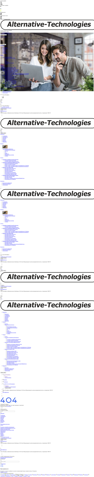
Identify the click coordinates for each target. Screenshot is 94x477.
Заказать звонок (3, 34)
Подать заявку (3, 44)
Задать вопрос (5, 92)
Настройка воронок (8, 85)
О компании (5, 47)
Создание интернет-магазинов (10, 68)
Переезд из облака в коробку (10, 72)
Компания (2, 45)
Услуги (1, 65)
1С (5, 59)
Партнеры (4, 49)
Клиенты (4, 50)
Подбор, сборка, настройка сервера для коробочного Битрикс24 (16, 74)
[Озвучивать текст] (1, 16)
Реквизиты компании (7, 91)
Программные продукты (5, 424)
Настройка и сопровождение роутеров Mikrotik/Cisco (14, 86)
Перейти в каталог (3, 472)
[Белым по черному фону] (0, 7)
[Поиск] (1, 100)
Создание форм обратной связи (10, 82)
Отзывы (4, 51)
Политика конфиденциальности (6, 457)
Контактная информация (7, 90)
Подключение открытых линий (10, 81)
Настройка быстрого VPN (9, 84)
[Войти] (0, 101)
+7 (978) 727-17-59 (5, 32)
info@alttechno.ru (3, 36)
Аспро (6, 60)
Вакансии (4, 52)
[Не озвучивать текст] (1, 18)
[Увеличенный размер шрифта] (1, 4)
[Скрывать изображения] (1, 14)
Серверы (6, 63)
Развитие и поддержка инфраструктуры (10, 70)
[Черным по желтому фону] (0, 10)
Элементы (2, 434)
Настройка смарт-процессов (10, 78)
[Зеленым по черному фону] (0, 11)
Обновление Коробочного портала (11, 71)
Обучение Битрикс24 (9, 79)
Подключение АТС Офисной (10, 87)
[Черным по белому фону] (0, 6)
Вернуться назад (3, 406)
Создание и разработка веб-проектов (9, 67)
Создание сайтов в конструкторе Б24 (11, 69)
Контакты (2, 89)
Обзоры (1, 435)
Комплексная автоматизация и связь (9, 83)
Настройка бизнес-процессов (10, 76)
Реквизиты (5, 53)
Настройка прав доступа (9, 77)
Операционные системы (9, 62)
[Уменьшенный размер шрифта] (0, 1)
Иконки (1, 433)
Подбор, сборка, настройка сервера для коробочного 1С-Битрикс (17, 73)
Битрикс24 (7, 61)
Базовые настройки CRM (7, 75)
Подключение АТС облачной (10, 80)
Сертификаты (5, 48)
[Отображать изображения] (1, 13)
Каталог (2, 55)
